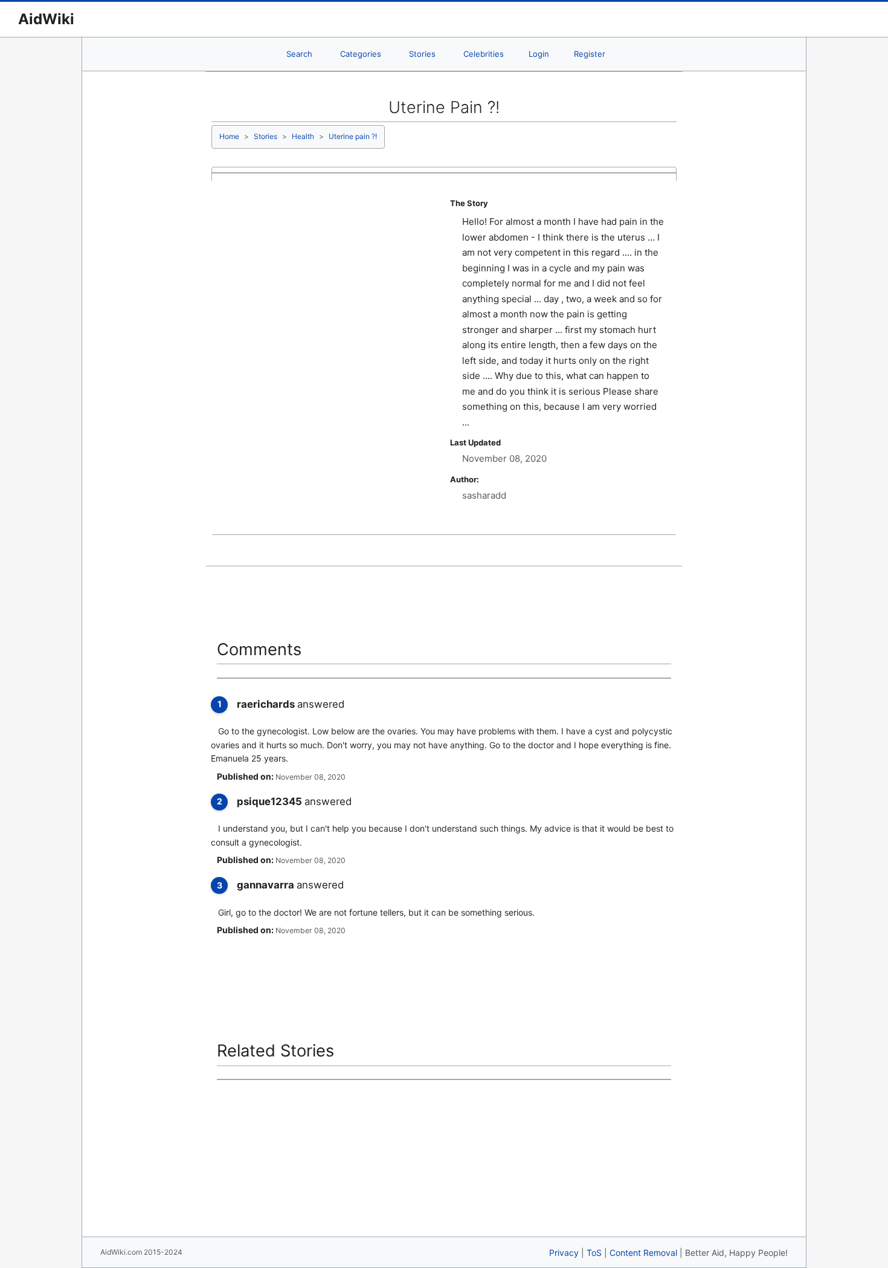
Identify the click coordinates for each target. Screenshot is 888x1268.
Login (539, 54)
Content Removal (643, 1252)
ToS (594, 1252)
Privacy (564, 1252)
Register (589, 54)
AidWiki (46, 19)
